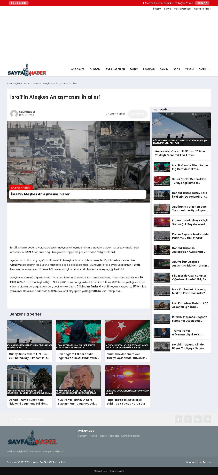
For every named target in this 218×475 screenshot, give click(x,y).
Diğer (202, 69)
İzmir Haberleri (115, 69)
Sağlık (164, 69)
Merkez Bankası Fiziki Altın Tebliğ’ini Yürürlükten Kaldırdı (166, 3)
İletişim (157, 8)
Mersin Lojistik (117, 471)
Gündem (95, 69)
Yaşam (189, 69)
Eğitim (134, 69)
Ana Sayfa (77, 69)
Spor (176, 69)
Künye (167, 8)
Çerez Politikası (202, 8)
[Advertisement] (109, 37)
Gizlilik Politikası (182, 8)
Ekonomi (149, 69)
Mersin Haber (100, 471)
